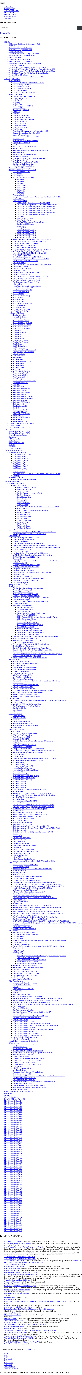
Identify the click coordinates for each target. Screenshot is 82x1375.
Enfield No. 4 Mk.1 (19, 718)
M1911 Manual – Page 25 (13, 1134)
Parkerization (17, 903)
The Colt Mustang (19, 1006)
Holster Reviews (14, 660)
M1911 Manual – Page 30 (13, 1145)
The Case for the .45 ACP (21, 969)
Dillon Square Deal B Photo (26, 619)
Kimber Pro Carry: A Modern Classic (25, 770)
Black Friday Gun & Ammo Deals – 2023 (18, 1091)
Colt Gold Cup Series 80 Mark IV (24, 745)
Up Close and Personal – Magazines (25, 1031)
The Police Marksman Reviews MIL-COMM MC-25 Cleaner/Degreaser (37, 654)
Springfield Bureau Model (21, 388)
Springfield (16, 385)
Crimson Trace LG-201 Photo (27, 615)
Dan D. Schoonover (24, 495)
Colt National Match (20, 121)
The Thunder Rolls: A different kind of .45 (27, 1018)
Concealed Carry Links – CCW (19, 431)
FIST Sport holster (19, 665)
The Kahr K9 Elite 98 (20, 1008)
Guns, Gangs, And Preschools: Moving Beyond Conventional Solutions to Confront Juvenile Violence (38, 1301)
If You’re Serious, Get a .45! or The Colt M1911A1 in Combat (38, 507)
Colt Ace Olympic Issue (21, 115)
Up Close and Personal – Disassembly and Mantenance (31, 1023)
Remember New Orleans (12, 1328)
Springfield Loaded (19, 830)
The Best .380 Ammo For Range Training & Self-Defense (28, 67)
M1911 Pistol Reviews (16, 729)
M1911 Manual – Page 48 (13, 1182)
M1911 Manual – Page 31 (13, 1147)
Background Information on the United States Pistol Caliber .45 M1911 (37, 197)
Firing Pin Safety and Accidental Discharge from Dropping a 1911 (35, 882)
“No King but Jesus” (20, 1047)
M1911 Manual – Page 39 (13, 1163)
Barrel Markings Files (20, 201)
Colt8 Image (21, 216)
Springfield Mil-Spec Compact (23, 398)
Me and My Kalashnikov (21, 721)
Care (5, 1355)
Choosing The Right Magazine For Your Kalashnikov (31, 598)
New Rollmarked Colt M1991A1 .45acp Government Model (33, 805)
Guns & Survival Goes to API (23, 549)
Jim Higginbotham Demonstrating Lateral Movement (30, 553)
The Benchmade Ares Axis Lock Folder (26, 706)
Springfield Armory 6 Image (26, 237)
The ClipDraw (18, 683)
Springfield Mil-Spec (20, 394)
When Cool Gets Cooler (21, 855)
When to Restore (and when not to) (25, 929)
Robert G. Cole (22, 518)
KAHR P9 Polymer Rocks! (22, 994)
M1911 (15, 145)
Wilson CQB (17, 857)
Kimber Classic (18, 359)
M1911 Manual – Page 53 (13, 1194)
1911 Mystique (18, 938)
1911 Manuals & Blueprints (13, 450)
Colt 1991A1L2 (18, 336)
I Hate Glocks (17, 991)
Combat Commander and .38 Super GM (26, 133)
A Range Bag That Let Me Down (24, 590)
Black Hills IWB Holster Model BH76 (26, 663)
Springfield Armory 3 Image (26, 232)
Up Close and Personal (20, 1020)
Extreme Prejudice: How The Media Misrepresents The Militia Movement (29, 1309)
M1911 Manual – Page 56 (13, 1200)
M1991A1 (16, 369)
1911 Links (8, 429)
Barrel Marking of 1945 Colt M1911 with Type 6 (33, 203)
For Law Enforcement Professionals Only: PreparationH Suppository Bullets (38, 946)
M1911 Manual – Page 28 (13, 1140)
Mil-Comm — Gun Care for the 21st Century (28, 640)
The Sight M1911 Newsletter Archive (29, 963)
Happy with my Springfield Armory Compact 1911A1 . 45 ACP (34, 758)
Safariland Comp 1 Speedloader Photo (30, 630)
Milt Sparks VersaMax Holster (23, 675)
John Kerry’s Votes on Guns (22, 1068)
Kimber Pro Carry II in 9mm (22, 768)
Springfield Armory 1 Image (26, 228)
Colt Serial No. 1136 (20, 127)
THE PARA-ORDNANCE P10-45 (25, 845)
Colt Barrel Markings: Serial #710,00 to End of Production (37, 205)
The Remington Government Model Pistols (27, 278)
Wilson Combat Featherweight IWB (25, 694)
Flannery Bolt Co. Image (25, 218)
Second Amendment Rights (22, 1074)
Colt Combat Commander (21, 340)
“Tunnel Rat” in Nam (20, 98)
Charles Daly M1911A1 (21, 739)
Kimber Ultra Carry (19, 781)
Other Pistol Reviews (16, 981)
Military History (14, 441)
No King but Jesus (10, 1322)
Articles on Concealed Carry (18, 584)
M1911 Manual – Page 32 (13, 1149)
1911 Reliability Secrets (21, 867)
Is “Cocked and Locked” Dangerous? (25, 890)
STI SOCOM (17, 836)
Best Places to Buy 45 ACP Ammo (20, 48)
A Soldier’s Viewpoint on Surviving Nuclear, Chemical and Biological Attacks (39, 940)
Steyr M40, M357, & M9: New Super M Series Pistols (31, 1002)
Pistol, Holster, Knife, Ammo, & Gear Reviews (24, 1041)
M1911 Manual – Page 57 (13, 1202)
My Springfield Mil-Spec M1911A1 (25, 801)
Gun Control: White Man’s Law (28, 958)
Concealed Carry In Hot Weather (24, 539)
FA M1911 (20, 183)
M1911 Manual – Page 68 (13, 1231)
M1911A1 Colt (18, 791)
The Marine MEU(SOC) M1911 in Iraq (26, 272)
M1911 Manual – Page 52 (13, 1192)
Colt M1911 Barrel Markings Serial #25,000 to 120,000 (36, 206)
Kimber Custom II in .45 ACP (23, 766)
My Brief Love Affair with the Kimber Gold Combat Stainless (34, 795)
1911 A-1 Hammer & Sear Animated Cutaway (28, 83)
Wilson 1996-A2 (18, 416)
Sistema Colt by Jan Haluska (22, 822)
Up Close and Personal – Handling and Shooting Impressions (33, 1029)
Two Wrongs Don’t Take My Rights (25, 975)
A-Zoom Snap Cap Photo (25, 607)
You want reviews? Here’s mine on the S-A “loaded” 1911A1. (34, 861)
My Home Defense (19, 1070)
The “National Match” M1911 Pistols (25, 261)
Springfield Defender (20, 390)
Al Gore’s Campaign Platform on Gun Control (20, 1259)
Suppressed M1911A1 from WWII (24, 154)
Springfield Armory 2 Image (26, 230)
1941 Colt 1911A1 (19, 108)
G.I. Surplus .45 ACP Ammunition (24, 247)
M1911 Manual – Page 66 (13, 1227)
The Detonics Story (19, 263)
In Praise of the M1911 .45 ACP (19, 59)
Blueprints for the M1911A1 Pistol (24, 479)
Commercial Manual (20, 470)
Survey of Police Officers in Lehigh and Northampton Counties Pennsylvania (39, 1076)
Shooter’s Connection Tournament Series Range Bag (30, 648)
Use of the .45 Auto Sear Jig (22, 927)
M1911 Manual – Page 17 (13, 1116)
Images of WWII (18, 139)
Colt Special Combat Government (24, 350)
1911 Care (7, 42)
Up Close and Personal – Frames (24, 1027)
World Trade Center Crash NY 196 (24, 288)
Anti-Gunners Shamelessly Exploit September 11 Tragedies (33, 1053)
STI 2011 (16, 408)
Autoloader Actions (19, 871)
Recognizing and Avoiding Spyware (25, 965)
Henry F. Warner (22, 505)
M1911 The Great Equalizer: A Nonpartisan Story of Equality (33, 555)
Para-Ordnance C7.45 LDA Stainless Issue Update (30, 809)
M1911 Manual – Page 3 (12, 1144)
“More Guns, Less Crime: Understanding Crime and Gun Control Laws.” (42, 1261)
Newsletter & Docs (19, 954)
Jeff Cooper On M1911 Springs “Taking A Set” (29, 892)
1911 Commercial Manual (17, 452)
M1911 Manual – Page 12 (13, 1107)
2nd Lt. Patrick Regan (24, 489)
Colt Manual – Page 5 (20, 462)
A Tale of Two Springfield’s (22, 735)
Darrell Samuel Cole (24, 497)
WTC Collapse (18, 297)
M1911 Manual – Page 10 (13, 1103)
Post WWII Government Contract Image (30, 222)
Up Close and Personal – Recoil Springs (26, 1033)
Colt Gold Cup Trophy (20, 346)
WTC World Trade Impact (22, 309)
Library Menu (13, 712)
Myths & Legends (10, 14)
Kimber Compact (18, 363)
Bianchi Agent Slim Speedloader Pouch (26, 596)
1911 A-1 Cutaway (15, 81)
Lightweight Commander (21, 143)
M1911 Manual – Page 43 (13, 1173)
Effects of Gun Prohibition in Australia (17, 1293)
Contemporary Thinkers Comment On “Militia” (29, 1058)
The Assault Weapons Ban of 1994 (24, 1078)
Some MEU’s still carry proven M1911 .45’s (28, 257)
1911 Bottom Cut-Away (21, 86)
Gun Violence (17, 1066)
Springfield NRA (18, 152)
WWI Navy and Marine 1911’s (23, 166)
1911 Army (16, 102)
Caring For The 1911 (11, 16)
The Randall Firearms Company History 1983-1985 (30, 276)
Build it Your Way (19, 874)
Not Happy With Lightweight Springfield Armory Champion (33, 807)
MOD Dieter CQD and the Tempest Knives (27, 704)
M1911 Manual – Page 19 (13, 1120)
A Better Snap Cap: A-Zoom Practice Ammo (28, 588)
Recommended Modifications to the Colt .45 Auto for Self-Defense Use (37, 907)
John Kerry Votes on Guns (13, 1313)
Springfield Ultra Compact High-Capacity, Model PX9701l (33, 832)
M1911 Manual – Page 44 (13, 1174)
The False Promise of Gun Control (28, 962)
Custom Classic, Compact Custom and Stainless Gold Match (33, 750)
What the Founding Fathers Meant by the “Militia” (30, 1087)
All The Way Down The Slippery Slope (17, 1243)
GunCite (7, 1305)
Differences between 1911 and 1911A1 (26, 137)
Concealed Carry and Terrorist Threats (26, 538)
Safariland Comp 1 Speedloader (28, 629)
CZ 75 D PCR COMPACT (22, 985)
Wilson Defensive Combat (22, 418)
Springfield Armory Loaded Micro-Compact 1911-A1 (31, 826)
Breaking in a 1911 (19, 872)
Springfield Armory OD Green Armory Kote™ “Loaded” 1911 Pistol (36, 828)
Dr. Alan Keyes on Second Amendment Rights (20, 1286)
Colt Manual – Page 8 (20, 468)
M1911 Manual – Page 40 (13, 1167)
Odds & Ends (13, 931)
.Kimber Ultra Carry (19, 315)
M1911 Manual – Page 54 (13, 1196)
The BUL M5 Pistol (19, 840)
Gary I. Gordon (22, 499)
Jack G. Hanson (22, 508)
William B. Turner (23, 524)
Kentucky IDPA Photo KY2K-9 (28, 623)
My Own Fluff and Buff (21, 902)
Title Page (16, 476)
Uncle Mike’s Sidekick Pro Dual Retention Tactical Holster (33, 690)
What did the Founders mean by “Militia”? (18, 1338)
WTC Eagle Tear (18, 299)
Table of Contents (19, 472)
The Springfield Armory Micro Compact (26, 851)
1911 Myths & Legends (16, 483)
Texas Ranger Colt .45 (20, 160)
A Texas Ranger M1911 (21, 110)
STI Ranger (17, 834)
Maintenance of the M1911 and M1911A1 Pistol (25, 63)
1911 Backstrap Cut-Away (22, 85)
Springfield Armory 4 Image (26, 234)
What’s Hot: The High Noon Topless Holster (28, 692)
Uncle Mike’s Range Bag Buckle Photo (30, 632)
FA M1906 (20, 179)
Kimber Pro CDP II (19, 772)
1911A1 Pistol (17, 104)
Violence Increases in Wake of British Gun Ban (20, 1336)
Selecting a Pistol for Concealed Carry (26, 567)
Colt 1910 (16, 112)
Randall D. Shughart (24, 512)
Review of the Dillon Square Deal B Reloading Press (31, 644)
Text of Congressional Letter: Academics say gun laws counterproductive (41, 956)
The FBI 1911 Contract (21, 266)
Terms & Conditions (11, 1097)
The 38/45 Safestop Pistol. (22, 838)
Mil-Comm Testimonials (25, 642)
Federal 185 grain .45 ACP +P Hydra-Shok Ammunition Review (34, 532)
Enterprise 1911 (18, 357)
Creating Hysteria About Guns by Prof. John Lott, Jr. (22, 1274)
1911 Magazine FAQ (20, 175)
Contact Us (5, 33)
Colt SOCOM (17, 129)
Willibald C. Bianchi (24, 528)
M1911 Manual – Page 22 (13, 1128)
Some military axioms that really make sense (28, 967)
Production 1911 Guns (16, 313)
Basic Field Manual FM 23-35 (14, 1099)
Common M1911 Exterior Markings (25, 245)
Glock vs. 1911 (18, 948)
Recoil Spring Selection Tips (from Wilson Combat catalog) (33, 905)
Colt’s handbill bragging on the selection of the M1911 (31, 131)
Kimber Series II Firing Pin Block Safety (26, 894)
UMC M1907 (21, 185)
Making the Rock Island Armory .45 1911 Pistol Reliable (32, 793)
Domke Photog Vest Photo (26, 621)
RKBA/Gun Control (15, 448)
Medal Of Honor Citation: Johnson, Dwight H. (33, 510)
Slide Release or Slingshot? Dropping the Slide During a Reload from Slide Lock (40, 913)
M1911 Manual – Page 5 (12, 1186)
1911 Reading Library (11, 481)
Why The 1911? (18, 977)
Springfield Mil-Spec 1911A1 (23, 396)
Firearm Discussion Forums (18, 435)
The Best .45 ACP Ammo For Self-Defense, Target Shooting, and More (33, 69)
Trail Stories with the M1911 (22, 576)
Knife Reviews (14, 698)
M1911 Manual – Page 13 (13, 1109)
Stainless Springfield (20, 406)
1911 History (8, 7)
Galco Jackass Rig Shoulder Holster (25, 669)
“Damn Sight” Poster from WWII (24, 96)
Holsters (7, 1361)
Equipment (8, 1359)
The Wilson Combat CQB (21, 853)
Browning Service (19, 716)
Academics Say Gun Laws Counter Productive (20, 1253)
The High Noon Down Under (23, 687)
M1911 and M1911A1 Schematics (20, 61)
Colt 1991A (17, 330)
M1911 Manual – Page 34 (13, 1153)
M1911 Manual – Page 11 (13, 1105)
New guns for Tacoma (20, 803)
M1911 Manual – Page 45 (13, 1176)
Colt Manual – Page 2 (20, 456)
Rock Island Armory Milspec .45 (24, 820)
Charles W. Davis (23, 491)
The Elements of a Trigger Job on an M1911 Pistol (30, 919)
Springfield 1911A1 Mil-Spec (23, 824)
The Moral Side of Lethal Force (23, 570)
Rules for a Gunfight (20, 563)
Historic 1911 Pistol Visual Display (20, 168)
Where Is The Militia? (20, 1089)
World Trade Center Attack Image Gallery (27, 286)
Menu (2, 3)
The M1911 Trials (19, 270)
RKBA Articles (14, 1043)
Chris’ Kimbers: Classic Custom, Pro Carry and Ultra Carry (33, 741)
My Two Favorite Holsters (22, 677)
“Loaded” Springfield (20, 317)
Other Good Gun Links (16, 443)
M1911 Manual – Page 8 (12, 1221)
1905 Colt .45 (17, 100)
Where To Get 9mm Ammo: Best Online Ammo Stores (27, 77)
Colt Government (19, 348)
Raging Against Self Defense (14, 1326)
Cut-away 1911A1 (19, 354)
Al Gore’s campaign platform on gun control (28, 1051)
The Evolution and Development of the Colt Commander (32, 265)
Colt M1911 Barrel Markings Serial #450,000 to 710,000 (36, 208)
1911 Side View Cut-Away (22, 88)
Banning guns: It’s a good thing (23, 1054)
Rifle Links (12, 447)
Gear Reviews (13, 586)
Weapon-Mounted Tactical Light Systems (27, 656)
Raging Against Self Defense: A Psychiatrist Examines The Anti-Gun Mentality (39, 561)
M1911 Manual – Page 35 (13, 1155)
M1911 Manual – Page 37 (13, 1159)
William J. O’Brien (23, 526)
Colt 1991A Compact (20, 332)
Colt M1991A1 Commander (22, 747)
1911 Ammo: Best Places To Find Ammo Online (25, 44)
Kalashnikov (17, 720)
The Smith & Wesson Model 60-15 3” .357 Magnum (30, 1016)
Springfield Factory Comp (21, 392)
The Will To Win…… (20, 574)
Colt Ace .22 (17, 114)
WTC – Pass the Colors (21, 292)
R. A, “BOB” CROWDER (22, 255)
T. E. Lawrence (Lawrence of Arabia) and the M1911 (31, 259)
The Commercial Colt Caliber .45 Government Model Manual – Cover (36, 474)
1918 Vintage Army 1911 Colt (23, 106)
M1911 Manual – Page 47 (13, 1180)
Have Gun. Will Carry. (20, 551)
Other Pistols (8, 1363)
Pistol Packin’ (17, 559)
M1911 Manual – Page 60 (13, 1209)
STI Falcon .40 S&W (20, 410)
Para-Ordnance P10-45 (20, 375)
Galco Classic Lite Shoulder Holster (25, 667)
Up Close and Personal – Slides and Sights (27, 1035)
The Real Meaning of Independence (25, 971)
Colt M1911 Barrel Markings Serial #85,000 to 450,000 (36, 212)
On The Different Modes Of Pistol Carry (26, 557)
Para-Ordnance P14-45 (20, 377)
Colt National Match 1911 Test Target (25, 243)
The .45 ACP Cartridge (16, 65)
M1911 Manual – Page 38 (13, 1161)
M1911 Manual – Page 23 (13, 1130)
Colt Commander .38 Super (22, 117)
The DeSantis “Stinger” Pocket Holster (26, 685)
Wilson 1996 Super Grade (21, 414)
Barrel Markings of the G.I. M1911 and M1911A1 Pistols (32, 239)
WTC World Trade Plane (21, 311)
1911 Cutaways (14, 46)
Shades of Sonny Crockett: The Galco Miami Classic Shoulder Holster (36, 681)
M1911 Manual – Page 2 (12, 1122)
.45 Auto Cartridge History (22, 172)
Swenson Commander (20, 156)
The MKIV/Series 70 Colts (22, 274)
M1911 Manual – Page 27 (13, 1138)
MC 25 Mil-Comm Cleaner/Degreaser (30, 625)
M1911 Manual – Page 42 (13, 1171)
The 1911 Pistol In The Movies (19, 427)
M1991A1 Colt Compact (21, 371)
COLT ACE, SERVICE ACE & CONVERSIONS (30, 241)
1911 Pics (7, 18)
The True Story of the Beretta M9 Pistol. (26, 282)
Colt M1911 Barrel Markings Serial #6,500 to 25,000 (35, 210)
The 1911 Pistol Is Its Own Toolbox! (25, 915)
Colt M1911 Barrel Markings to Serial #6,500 (32, 214)
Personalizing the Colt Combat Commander (27, 812)
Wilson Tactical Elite (20, 421)
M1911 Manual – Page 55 (13, 1198)
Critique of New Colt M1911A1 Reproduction (28, 749)
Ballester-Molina (18, 199)
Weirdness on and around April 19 (24, 932)
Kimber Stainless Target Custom (24, 778)
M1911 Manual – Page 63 (13, 1215)
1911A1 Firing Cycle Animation (24, 92)
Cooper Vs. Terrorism (20, 541)
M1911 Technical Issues (17, 863)
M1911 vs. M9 (9, 13)
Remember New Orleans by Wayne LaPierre (28, 1072)
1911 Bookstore (18, 936)
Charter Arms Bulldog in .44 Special (25, 983)
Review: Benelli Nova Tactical (23, 723)
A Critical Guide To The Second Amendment (19, 1257)
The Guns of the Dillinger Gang (23, 164)
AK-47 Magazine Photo (25, 609)
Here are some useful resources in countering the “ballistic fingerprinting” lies (39, 886)
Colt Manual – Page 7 (20, 466)
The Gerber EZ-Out (19, 708)
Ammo (6, 1353)
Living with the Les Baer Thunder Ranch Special (29, 789)
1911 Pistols (8, 1365)
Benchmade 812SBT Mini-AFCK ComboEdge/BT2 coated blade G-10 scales (39, 700)
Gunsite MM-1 (18, 756)
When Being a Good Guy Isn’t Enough (26, 580)
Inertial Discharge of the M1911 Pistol (25, 865)
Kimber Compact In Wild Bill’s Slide (25, 141)
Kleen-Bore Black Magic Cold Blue (25, 638)
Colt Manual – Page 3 (20, 458)
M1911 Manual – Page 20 (13, 1124)
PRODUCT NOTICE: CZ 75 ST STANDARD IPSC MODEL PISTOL (37, 998)
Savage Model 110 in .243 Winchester (25, 725)
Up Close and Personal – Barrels (24, 1022)
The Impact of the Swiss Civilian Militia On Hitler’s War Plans (34, 1082)
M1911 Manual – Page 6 (12, 1207)
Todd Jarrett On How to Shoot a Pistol (26, 973)
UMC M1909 (21, 189)
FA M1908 (20, 181)
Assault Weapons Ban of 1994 (14, 1264)
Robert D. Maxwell (23, 514)
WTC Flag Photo (18, 301)
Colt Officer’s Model (20, 123)
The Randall (17, 847)
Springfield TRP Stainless (21, 402)
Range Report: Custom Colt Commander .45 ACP (30, 814)
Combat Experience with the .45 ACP (30, 493)
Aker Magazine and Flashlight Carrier (25, 594)
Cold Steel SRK (18, 702)
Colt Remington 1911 (20, 125)
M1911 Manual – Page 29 (13, 1142)
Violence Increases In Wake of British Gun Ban (29, 1085)
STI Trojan (16, 731)
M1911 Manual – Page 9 (12, 1223)
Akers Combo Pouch (24, 611)
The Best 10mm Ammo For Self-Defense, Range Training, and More (32, 71)
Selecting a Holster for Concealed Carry (26, 565)
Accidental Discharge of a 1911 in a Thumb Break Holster (32, 869)
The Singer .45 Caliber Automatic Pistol (26, 280)
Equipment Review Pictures (22, 605)
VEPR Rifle (17, 727)
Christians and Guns (19, 942)
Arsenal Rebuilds (18, 195)
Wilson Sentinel (18, 419)
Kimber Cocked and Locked (22, 361)
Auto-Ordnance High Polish (22, 323)
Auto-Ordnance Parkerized (22, 325)
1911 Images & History (12, 79)
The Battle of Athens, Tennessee (24, 1080)
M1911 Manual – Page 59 (13, 1205)
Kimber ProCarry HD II (21, 774)
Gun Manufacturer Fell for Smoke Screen (27, 1064)
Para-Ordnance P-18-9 (20, 373)
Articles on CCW (14, 536)
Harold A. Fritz (22, 501)
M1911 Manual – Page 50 (13, 1188)
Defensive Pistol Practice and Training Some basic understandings (35, 545)
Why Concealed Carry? (21, 582)
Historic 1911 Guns (15, 94)
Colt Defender (17, 344)
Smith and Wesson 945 (20, 383)
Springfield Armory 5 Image (26, 236)
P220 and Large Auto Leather (23, 679)
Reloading (12, 445)
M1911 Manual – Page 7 (12, 1219)
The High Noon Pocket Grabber (24, 689)
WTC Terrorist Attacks (20, 305)
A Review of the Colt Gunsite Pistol (25, 733)
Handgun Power (18, 950)
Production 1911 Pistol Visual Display (21, 423)
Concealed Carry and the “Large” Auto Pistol (24, 54)
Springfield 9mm (18, 387)
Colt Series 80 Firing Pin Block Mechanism (27, 876)
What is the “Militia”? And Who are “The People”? (21, 1342)
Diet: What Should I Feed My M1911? (22, 55)
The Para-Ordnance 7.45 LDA (23, 1010)
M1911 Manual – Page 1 (12, 1101)
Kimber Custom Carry (20, 764)
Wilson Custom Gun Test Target (23, 859)
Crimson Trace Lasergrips (21, 599)
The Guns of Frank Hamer (22, 268)
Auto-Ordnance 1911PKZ (21, 737)
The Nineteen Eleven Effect (22, 1083)
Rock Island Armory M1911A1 (23, 818)
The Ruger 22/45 (18, 1014)
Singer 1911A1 (18, 148)
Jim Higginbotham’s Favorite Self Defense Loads (29, 534)
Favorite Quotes (9, 1297)
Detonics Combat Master (21, 135)
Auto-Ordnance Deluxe (21, 321)
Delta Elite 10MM (19, 356)
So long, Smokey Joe (24, 520)
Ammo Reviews (14, 530)
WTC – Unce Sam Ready (21, 296)
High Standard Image (24, 220)
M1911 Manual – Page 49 (13, 1184)
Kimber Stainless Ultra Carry (22, 780)
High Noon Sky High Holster (23, 673)
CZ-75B (15, 987)
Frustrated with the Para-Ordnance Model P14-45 (29, 752)
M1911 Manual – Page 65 (13, 1225)
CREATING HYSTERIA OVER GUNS (27, 1060)
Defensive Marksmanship (21, 944)
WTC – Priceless (18, 294)
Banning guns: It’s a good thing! (15, 1266)
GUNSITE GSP (18, 754)
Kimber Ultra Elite (19, 367)
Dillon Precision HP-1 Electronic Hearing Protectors (30, 601)
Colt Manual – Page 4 (20, 460)
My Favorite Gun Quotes (12, 1315)
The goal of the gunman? (21, 569)
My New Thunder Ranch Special (24, 797)
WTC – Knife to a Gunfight (22, 290)
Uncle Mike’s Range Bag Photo (28, 634)
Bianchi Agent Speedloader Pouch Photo (31, 613)
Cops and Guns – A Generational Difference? (28, 543)
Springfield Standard (20, 400)
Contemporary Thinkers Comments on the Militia (20, 1272)
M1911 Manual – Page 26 (13, 1136)
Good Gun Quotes (15, 57)
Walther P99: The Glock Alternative (25, 1037)
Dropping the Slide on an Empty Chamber (27, 880)
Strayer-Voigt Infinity (20, 412)
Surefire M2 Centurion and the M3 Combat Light (29, 652)
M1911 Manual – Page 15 (13, 1113)
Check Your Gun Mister (21, 1056)
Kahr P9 (15, 992)
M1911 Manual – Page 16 (13, 1114)
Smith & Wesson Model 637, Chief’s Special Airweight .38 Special (35, 1000)
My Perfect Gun (18, 799)
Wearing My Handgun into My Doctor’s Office (29, 578)
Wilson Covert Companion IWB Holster (26, 696)
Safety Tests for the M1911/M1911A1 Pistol (27, 909)
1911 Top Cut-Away (20, 90)
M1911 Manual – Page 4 (12, 1165)
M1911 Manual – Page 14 (13, 1111)
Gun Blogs (12, 437)
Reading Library (9, 9)
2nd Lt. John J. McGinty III (26, 487)
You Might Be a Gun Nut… (22, 979)
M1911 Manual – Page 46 (13, 1178)
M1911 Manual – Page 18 (13, 1118)
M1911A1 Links (14, 439)
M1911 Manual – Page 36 (13, 1157)
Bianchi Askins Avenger (21, 661)
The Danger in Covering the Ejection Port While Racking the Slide (35, 917)
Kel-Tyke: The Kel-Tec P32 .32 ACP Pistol (27, 996)
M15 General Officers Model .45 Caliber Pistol (29, 251)
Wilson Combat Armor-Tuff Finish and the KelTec (30, 658)
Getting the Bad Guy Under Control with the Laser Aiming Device (35, 636)
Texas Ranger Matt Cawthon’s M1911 (26, 162)
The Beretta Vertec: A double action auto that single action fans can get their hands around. (43, 1004)
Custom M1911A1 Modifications (24, 878)
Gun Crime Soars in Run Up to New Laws (31, 960)
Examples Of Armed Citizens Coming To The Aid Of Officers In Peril (36, 547)
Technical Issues (9, 1367)
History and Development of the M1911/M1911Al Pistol (32, 249)
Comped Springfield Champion (23, 352)
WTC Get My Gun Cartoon (22, 303)
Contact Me (8, 1093)
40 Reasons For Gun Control (22, 1049)
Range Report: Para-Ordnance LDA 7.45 (27, 816)
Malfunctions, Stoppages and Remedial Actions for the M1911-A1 (35, 898)
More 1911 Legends (19, 485)
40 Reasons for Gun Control (13, 1241)
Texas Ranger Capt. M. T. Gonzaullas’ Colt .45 (29, 158)
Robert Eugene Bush (24, 516)
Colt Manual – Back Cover (22, 454)
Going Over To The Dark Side (23, 989)
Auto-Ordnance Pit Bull (21, 327)
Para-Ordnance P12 (19, 811)
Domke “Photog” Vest (20, 603)
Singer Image (21, 226)
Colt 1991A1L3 (18, 338)
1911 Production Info (11, 11)
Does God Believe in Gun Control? (16, 1284)
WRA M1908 (21, 191)
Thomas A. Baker (23, 522)
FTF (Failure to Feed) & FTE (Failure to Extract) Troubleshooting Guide (37, 884)
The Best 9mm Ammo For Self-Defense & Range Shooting (28, 73)
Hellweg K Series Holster (21, 671)
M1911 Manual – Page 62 (13, 1213)
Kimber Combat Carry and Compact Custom (28, 760)
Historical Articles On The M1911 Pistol (22, 170)
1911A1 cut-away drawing (22, 319)
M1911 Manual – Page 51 (13, 1190)
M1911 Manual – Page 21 (13, 1126)
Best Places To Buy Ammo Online (20, 50)
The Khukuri (17, 710)
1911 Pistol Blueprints (16, 478)
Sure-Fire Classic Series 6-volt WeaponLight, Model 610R (32, 650)
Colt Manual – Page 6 (20, 464)
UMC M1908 (21, 187)
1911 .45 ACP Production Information (25, 934)
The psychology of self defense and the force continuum (32, 572)
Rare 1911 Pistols (14, 425)
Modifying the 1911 (19, 900)
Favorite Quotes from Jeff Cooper (24, 1062)
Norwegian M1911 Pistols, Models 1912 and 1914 (30, 253)
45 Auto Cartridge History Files (23, 177)
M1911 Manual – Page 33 (13, 1151)
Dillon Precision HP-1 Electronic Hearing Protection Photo (37, 617)
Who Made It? (18, 284)
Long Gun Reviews (15, 714)
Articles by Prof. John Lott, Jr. (14, 1261)
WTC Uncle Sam (19, 307)
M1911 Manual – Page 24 (13, 1132)
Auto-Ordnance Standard (21, 328)
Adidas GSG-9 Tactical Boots (23, 592)
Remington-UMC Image (25, 224)
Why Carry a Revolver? (21, 1039)
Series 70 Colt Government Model (24, 146)
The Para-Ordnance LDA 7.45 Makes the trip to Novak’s (32, 1012)
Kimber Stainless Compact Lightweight (26, 776)
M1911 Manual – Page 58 (13, 1204)
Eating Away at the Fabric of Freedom (26, 1045)
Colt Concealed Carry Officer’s (23, 119)
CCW (6, 1357)
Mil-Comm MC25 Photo (25, 627)
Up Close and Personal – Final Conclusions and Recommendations (35, 1025)
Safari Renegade (18, 379)
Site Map (7, 1095)
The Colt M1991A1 (19, 841)
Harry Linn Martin (23, 503)
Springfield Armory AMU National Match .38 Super (30, 150)
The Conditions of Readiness (18, 75)
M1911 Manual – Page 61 (13, 1211)
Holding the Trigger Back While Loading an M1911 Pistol (32, 888)
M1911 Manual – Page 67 (13, 1229)
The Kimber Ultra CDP (21, 843)
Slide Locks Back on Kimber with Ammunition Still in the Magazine (36, 911)
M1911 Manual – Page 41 (13, 1169)
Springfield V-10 (18, 404)
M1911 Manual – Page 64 (13, 1217)
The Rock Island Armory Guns (23, 849)
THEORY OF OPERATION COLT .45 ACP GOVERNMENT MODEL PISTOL (41, 921)
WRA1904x (21, 193)
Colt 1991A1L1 (18, 334)
